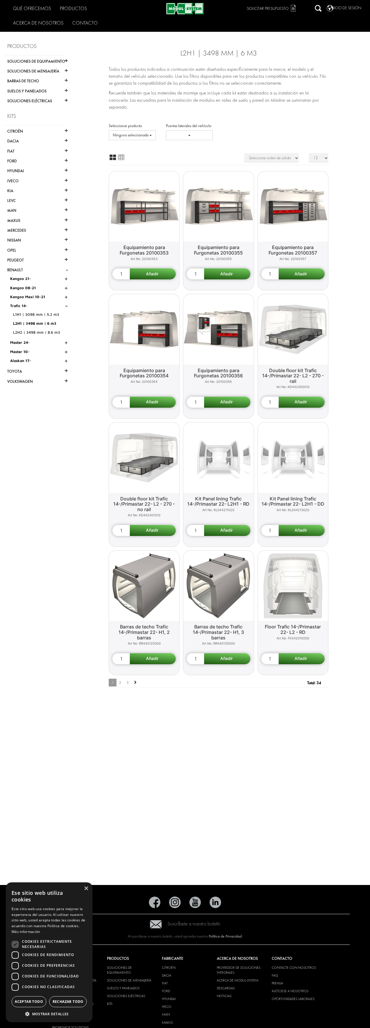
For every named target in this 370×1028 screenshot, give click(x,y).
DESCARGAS (226, 988)
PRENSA (277, 983)
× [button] (86, 888)
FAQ (275, 975)
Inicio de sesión (345, 7)
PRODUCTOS (73, 8)
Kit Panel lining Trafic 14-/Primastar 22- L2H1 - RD (218, 501)
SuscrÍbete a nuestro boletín (193, 924)
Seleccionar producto (125, 125)
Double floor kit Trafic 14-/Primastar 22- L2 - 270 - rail (293, 376)
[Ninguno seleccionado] (189, 135)
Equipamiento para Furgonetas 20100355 (218, 250)
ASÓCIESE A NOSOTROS (290, 991)
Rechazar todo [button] (68, 1001)
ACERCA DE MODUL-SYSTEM (237, 980)
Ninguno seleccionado (131, 135)
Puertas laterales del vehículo (188, 125)
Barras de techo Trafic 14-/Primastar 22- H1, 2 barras (144, 632)
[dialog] (49, 952)
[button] (49, 1013)
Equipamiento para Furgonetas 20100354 (144, 373)
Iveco (166, 1007)
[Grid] (113, 157)
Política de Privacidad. (226, 936)
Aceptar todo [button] (29, 1001)
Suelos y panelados (123, 988)
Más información (26, 931)
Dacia (166, 975)
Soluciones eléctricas (126, 996)
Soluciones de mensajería (129, 980)
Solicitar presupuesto (267, 8)
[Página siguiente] (135, 682)
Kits (109, 1004)
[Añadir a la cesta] (153, 273)
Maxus (167, 1022)
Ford (166, 991)
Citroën (168, 968)
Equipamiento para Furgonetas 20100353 (144, 250)
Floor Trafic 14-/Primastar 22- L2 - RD (293, 629)
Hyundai (169, 999)
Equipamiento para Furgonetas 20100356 (218, 373)
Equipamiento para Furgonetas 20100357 (293, 250)
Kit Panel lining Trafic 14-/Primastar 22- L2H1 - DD (293, 501)
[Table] (121, 157)
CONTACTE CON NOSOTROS (294, 968)
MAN (166, 1014)
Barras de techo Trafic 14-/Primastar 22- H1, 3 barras (218, 632)
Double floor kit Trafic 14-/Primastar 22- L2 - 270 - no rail (144, 504)
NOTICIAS (224, 996)
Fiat (165, 983)
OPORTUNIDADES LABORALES (293, 999)
